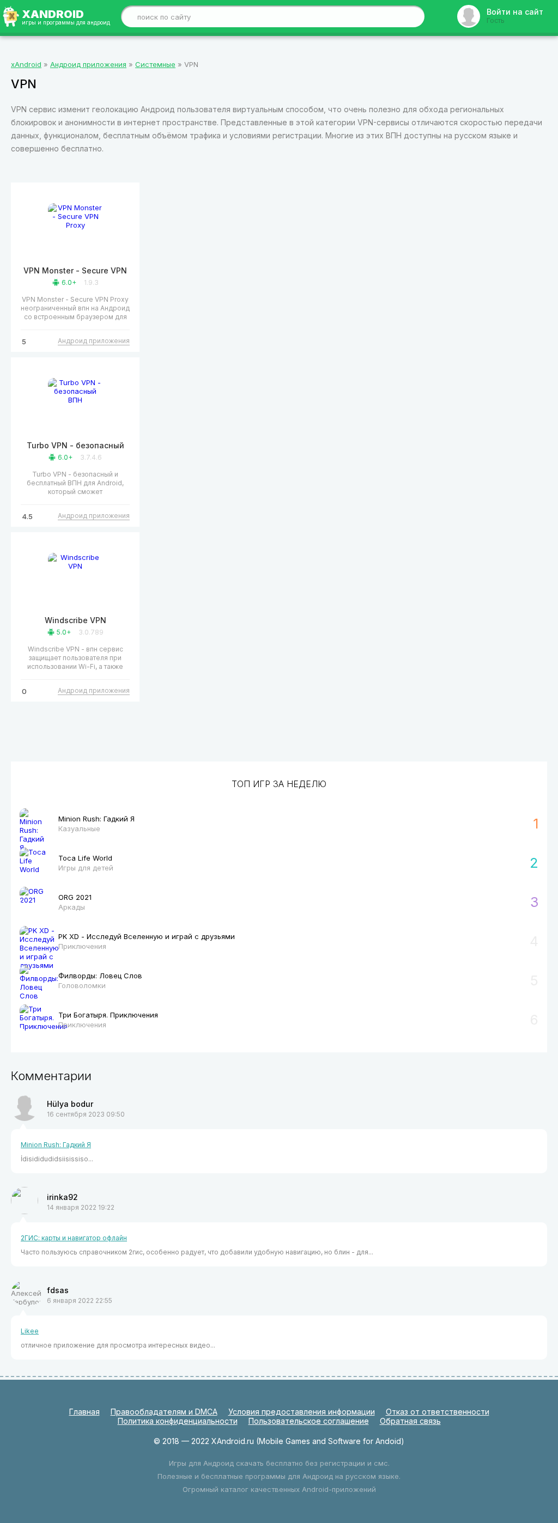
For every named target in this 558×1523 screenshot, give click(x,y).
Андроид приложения (94, 341)
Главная (84, 1411)
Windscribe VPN (75, 620)
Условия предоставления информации (301, 1411)
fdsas (58, 1290)
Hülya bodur (70, 1103)
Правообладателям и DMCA (164, 1411)
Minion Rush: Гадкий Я (56, 1145)
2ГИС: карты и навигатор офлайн (74, 1238)
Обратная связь (410, 1420)
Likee (30, 1331)
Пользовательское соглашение (308, 1420)
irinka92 (62, 1197)
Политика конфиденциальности (178, 1420)
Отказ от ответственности (437, 1411)
